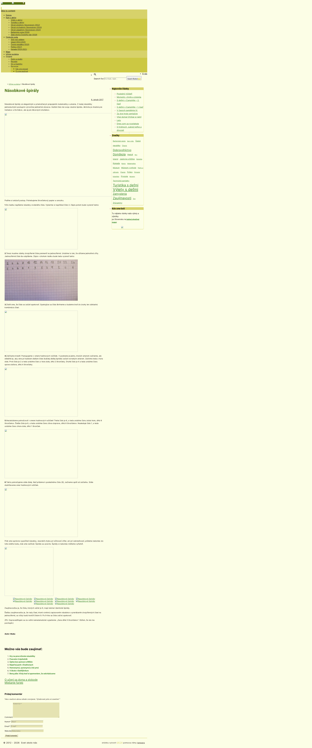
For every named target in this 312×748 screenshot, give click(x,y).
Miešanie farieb (14, 682)
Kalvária (139, 159)
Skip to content (8, 11)
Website (8, 731)
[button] (95, 75)
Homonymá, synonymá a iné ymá (24, 668)
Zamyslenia (120, 193)
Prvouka (124, 176)
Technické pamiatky (121, 181)
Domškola (119, 154)
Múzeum (116, 168)
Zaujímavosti (122, 198)
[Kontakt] (17, 3)
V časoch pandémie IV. (127, 110)
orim (120, 743)
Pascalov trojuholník (19, 659)
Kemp (124, 163)
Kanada (116, 163)
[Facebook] (23, 3)
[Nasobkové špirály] (22, 599)
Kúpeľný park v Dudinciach (21, 665)
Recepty (132, 176)
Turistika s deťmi (125, 185)
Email (7, 726)
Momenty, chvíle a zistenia (129, 97)
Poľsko (129, 172)
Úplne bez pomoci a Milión (21, 662)
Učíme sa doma (14, 84)
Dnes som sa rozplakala (128, 123)
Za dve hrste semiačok (127, 113)
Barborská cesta (119, 141)
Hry (136, 155)
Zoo (134, 199)
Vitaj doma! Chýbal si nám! (129, 117)
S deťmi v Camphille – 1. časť (130, 107)
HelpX (130, 154)
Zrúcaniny (117, 203)
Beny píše (130, 141)
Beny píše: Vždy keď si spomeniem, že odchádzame (32, 673)
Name (8, 722)
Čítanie (124, 146)
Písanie (122, 172)
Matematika (131, 163)
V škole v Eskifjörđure (19, 670)
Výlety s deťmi (125, 189)
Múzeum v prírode (128, 168)
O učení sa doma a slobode (21, 679)
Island (115, 159)
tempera (141, 743)
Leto (119, 120)
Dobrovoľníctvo (122, 150)
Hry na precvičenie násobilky (22, 656)
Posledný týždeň (124, 94)
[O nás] (6, 3)
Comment (9, 717)
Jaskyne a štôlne (127, 159)
